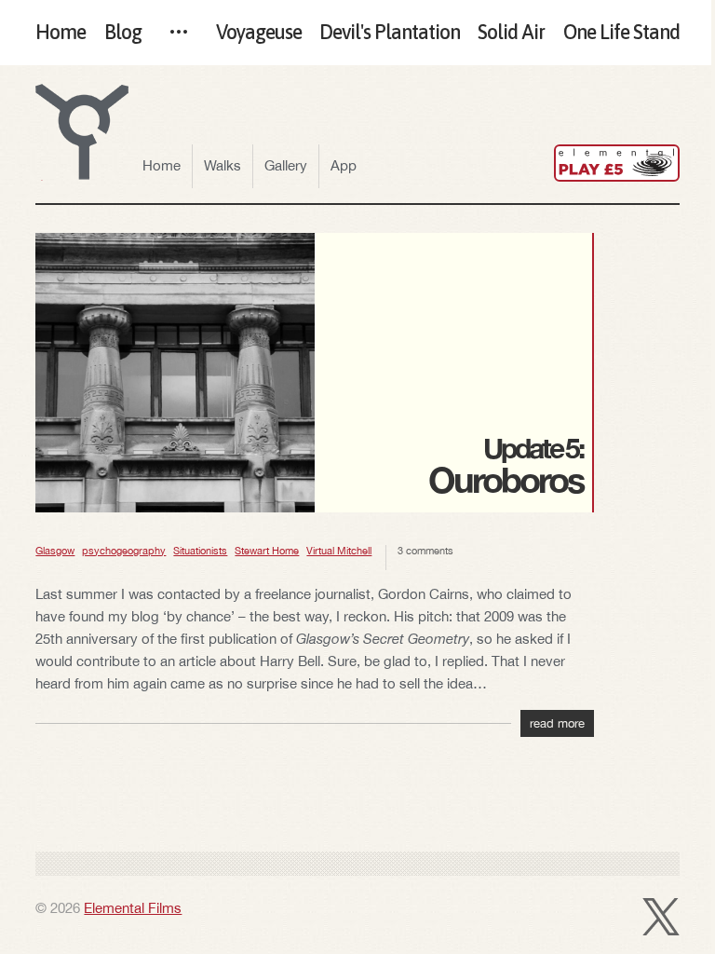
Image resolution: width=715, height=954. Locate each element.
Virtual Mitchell (338, 550)
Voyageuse (259, 32)
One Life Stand (621, 32)
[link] (617, 163)
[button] (81, 132)
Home (60, 32)
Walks (222, 165)
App (344, 165)
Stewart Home (267, 550)
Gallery (285, 165)
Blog (123, 32)
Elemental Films (133, 908)
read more (557, 723)
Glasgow (54, 550)
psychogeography (124, 550)
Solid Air (511, 32)
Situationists (200, 550)
